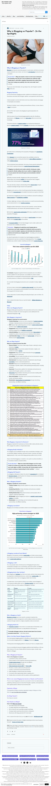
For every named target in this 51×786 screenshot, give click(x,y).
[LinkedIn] (30, 763)
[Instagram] (24, 763)
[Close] (49, 784)
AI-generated (20, 771)
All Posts (4, 21)
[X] (27, 763)
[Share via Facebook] (7, 731)
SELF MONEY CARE (7, 2)
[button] (47, 21)
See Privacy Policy (9, 784)
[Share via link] (14, 731)
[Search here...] (46, 12)
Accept (47, 784)
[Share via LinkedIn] (12, 731)
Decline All (41, 784)
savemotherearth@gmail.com (42, 18)
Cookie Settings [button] (35, 784)
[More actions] (43, 28)
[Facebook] (21, 763)
